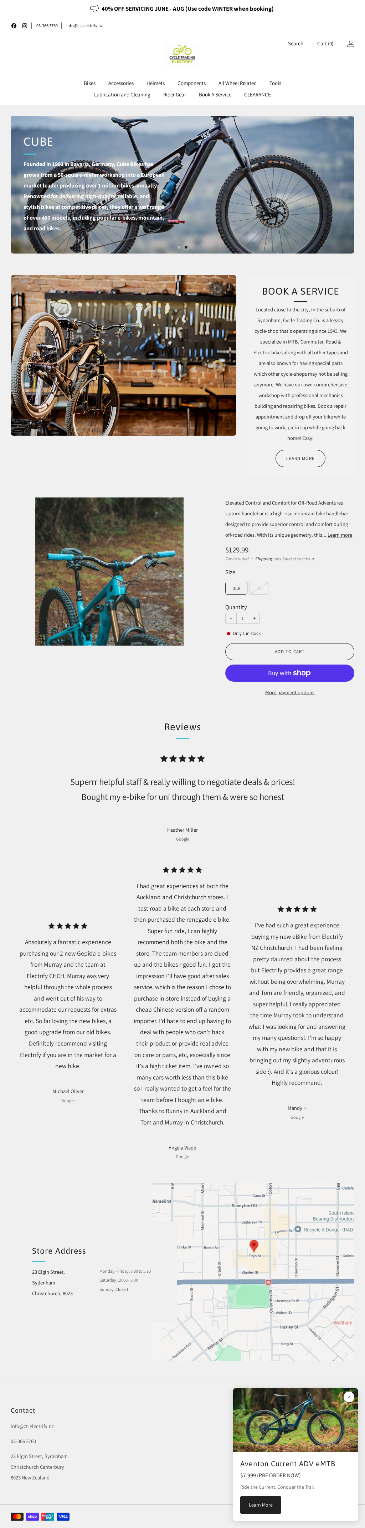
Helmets (155, 83)
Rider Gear (174, 94)
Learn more (300, 458)
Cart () (325, 43)
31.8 (236, 588)
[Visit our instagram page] (24, 25)
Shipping (263, 559)
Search (295, 43)
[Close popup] (349, 1397)
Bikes (90, 83)
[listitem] (182, 9)
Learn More (261, 1505)
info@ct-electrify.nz (84, 25)
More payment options (289, 692)
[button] (179, 247)
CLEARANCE (257, 94)
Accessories (121, 83)
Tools (275, 83)
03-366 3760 (47, 25)
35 (259, 588)
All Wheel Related (238, 83)
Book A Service (215, 94)
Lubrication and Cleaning (122, 94)
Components (192, 83)
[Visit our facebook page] (14, 25)
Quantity (236, 607)
